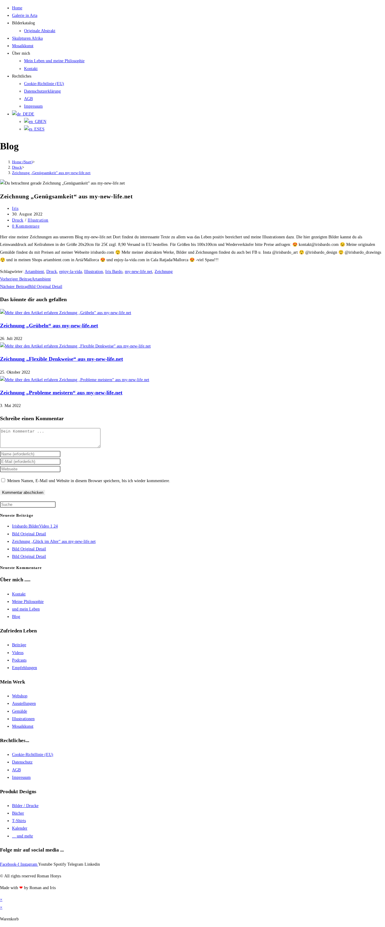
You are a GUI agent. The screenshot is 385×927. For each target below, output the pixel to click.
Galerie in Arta (24, 15)
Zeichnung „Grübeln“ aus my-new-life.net (49, 326)
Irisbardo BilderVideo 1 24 (35, 526)
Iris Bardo (113, 271)
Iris (15, 208)
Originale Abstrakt (39, 31)
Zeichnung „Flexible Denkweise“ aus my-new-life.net (61, 359)
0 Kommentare (25, 226)
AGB (28, 98)
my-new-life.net (138, 271)
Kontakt (31, 68)
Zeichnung (164, 271)
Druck (17, 220)
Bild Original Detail (29, 534)
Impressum (33, 106)
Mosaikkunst (22, 46)
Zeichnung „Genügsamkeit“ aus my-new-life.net (51, 172)
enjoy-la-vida (70, 271)
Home (17, 8)
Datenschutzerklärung (42, 91)
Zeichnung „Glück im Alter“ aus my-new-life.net (54, 541)
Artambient (34, 271)
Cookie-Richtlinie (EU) (44, 83)
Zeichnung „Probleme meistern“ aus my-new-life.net (61, 393)
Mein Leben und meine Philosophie (54, 61)
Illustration (38, 220)
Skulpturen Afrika (27, 38)
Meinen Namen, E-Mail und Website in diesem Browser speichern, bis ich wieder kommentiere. (88, 481)
